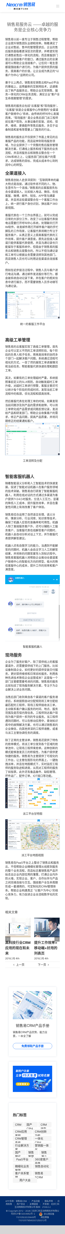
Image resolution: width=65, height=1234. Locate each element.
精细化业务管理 (22, 1167)
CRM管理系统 (21, 1139)
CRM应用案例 (21, 1132)
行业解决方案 (22, 1146)
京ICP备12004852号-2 (24, 1214)
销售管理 (31, 1153)
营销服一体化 (42, 1146)
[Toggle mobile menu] (58, 6)
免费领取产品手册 (32, 1046)
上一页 (20, 964)
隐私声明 (49, 1201)
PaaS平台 (22, 1159)
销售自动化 (42, 1166)
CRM (18, 1124)
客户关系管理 (22, 1173)
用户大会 (25, 1180)
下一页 (42, 964)
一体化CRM (39, 1139)
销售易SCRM (39, 1173)
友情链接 (34, 1204)
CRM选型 (44, 1125)
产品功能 (36, 1201)
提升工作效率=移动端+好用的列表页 (16, 948)
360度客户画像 (41, 1160)
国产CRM (30, 1125)
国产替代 (18, 1153)
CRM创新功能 (41, 1132)
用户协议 (21, 1204)
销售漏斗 (44, 1153)
